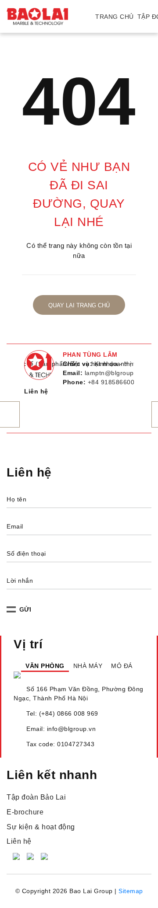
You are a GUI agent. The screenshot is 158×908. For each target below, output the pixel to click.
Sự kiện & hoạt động (41, 846)
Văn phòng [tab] (34, 675)
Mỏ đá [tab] (122, 675)
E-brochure (25, 831)
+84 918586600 (111, 382)
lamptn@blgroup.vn (114, 372)
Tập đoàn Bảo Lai (36, 817)
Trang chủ (114, 16)
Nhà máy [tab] (81, 675)
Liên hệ (19, 860)
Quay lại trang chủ (79, 306)
